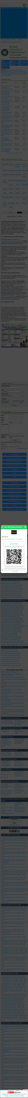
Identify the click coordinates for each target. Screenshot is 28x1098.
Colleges (6, 1096)
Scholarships (16, 1094)
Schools (23, 1094)
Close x (26, 1090)
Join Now (15, 544)
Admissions (5, 1094)
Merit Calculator (14, 1096)
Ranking (22, 1096)
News (10, 1094)
